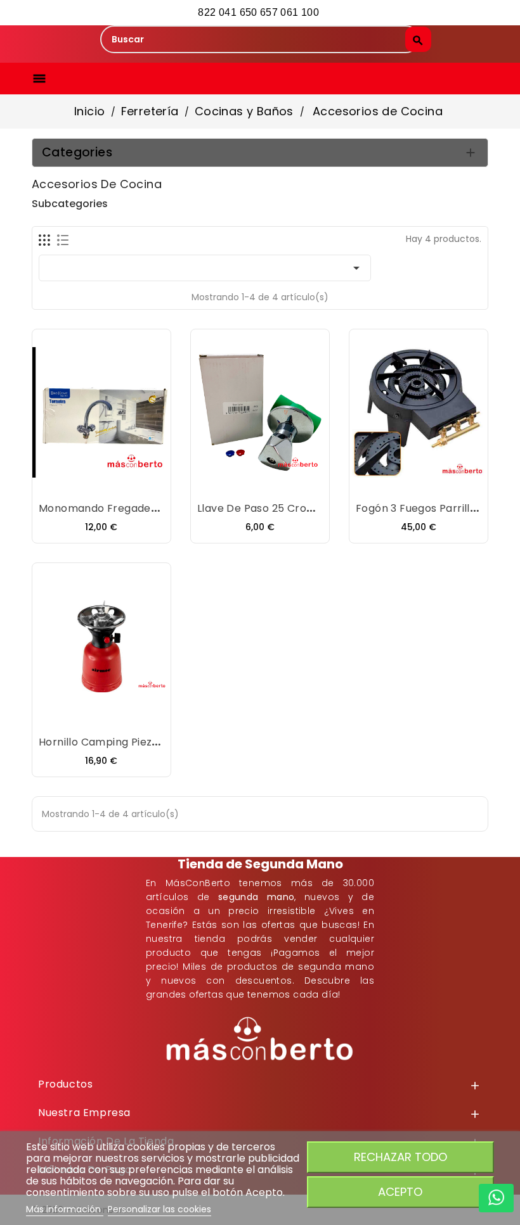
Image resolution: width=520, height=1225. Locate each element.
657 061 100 (291, 12)
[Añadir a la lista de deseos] (88, 484)
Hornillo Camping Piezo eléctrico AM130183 (149, 742)
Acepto (400, 1192)
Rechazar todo (400, 1157)
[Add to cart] (63, 484)
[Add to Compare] (114, 484)
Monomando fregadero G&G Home (131, 508)
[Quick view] (139, 484)
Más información (64, 1209)
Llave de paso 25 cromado (267, 508)
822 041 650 (227, 12)
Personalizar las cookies (159, 1209)
